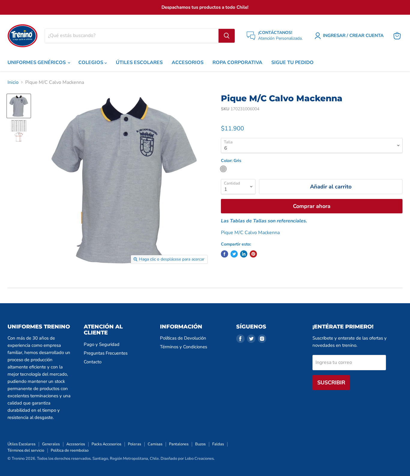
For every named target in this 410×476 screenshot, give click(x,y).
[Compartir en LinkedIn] (243, 254)
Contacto (92, 362)
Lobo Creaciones (199, 458)
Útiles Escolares (21, 444)
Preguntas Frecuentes (106, 353)
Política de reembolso (70, 450)
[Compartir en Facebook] (224, 254)
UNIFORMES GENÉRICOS (37, 62)
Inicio (13, 82)
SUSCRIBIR (331, 382)
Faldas (218, 444)
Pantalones (178, 444)
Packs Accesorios (106, 444)
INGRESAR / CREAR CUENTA (353, 35)
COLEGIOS (91, 62)
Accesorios (75, 444)
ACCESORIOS (187, 62)
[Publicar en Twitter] (234, 254)
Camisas (155, 444)
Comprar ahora (311, 206)
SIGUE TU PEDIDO (292, 62)
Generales (51, 444)
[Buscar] (227, 36)
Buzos (200, 444)
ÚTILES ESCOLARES (139, 62)
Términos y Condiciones (183, 347)
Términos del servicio (26, 450)
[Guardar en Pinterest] (253, 254)
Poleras (134, 444)
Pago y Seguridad (101, 344)
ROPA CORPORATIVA (237, 62)
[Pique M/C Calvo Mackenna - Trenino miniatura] (19, 106)
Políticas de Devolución (183, 338)
